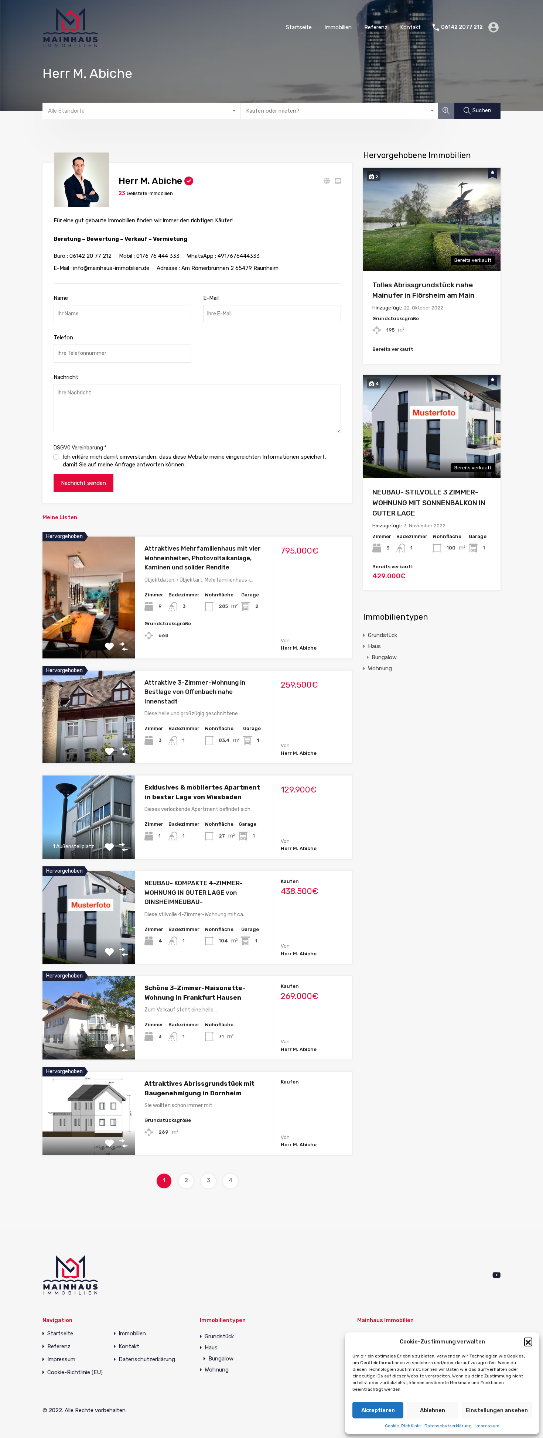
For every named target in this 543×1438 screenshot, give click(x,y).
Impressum (487, 1425)
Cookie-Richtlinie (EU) (75, 1372)
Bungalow (384, 657)
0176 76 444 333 (158, 256)
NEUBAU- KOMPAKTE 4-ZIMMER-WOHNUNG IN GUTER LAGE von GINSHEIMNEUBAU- (193, 892)
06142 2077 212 (462, 27)
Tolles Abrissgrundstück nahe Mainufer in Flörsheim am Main (423, 290)
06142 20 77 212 (90, 256)
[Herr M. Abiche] (81, 204)
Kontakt (410, 27)
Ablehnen (432, 1410)
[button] (528, 1341)
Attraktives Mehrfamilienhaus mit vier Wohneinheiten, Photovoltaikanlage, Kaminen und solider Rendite (202, 558)
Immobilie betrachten (89, 634)
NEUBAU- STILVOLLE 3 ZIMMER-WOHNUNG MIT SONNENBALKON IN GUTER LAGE (428, 502)
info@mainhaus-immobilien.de (111, 268)
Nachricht (66, 377)
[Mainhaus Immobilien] (70, 44)
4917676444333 (239, 256)
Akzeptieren (378, 1410)
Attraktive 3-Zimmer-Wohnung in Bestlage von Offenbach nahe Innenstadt (194, 692)
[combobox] (141, 111)
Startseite (299, 27)
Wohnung (380, 668)
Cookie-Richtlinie (403, 1425)
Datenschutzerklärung (448, 1425)
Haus (374, 646)
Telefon (63, 337)
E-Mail (211, 298)
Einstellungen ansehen (497, 1410)
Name (61, 298)
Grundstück (382, 635)
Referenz (375, 27)
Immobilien (338, 27)
